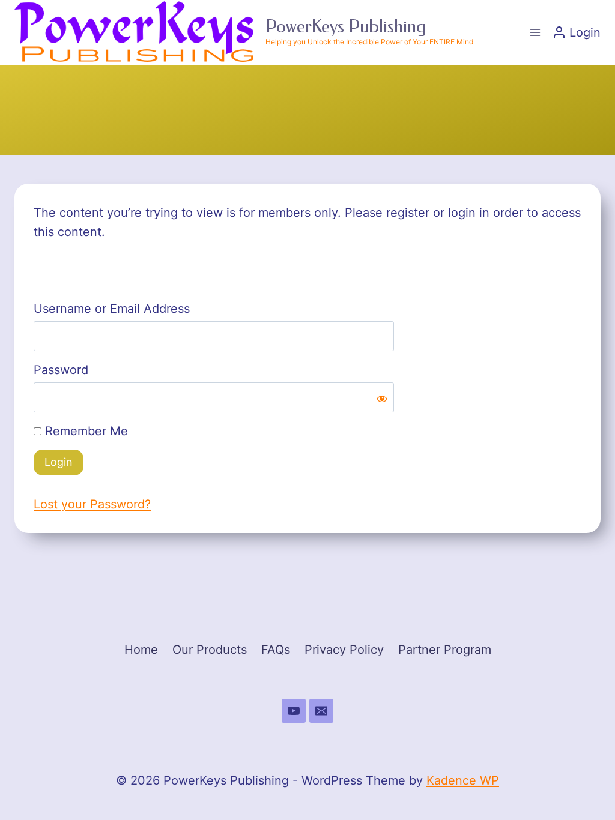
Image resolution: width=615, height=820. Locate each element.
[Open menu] (535, 32)
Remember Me (84, 431)
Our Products (209, 649)
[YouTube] (294, 711)
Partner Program (444, 649)
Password (61, 370)
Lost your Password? (92, 504)
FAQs (275, 649)
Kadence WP (462, 780)
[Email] (321, 711)
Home (141, 649)
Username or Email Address (112, 308)
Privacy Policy (344, 649)
